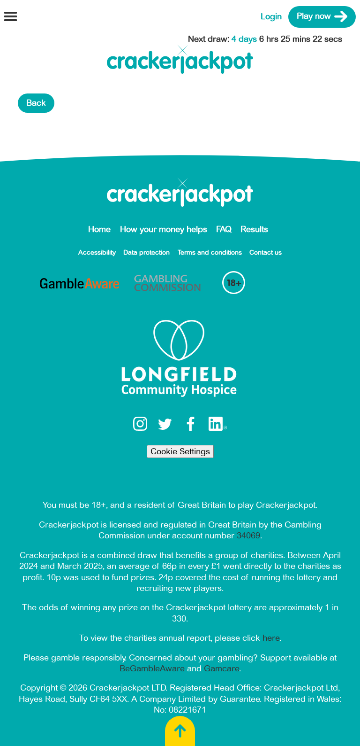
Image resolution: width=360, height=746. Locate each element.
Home (99, 229)
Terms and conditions (210, 252)
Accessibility (97, 252)
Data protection (146, 252)
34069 (248, 535)
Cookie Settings (180, 451)
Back (36, 103)
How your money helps (163, 229)
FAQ (224, 229)
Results (254, 229)
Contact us (265, 252)
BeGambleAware (152, 668)
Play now (314, 16)
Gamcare (221, 668)
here (270, 638)
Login (271, 16)
